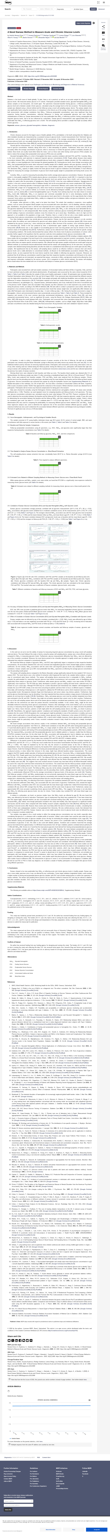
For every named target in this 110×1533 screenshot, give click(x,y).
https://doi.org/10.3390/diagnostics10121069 (42, 76)
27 (18, 225)
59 (30, 858)
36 (40, 278)
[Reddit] (27, 1341)
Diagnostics (15, 15)
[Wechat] (24, 1341)
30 (33, 230)
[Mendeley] (31, 1341)
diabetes (44, 125)
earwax (17, 125)
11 (77, 160)
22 (18, 194)
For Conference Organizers (38, 1486)
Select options (9, 1501)
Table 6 (34, 482)
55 (61, 835)
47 (45, 717)
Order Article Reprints (83, 23)
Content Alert (46, 1457)
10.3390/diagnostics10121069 (45, 15)
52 (21, 827)
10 (65, 158)
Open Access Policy (10, 1476)
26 (81, 221)
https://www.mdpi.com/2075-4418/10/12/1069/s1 (48, 890)
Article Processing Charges (12, 1471)
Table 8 (62, 623)
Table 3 (23, 274)
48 (23, 761)
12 (73, 177)
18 (88, 187)
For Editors (33, 1476)
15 (53, 181)
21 (55, 192)
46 (34, 696)
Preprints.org (60, 1476)
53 (55, 829)
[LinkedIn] (16, 1341)
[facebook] (20, 1341)
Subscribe (8, 1510)
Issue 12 (31, 15)
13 (49, 181)
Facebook (85, 1474)
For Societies (34, 1484)
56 (76, 844)
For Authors (33, 1471)
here (85, 1379)
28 (17, 228)
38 (48, 287)
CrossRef (30, 990)
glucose (23, 125)
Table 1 (10, 274)
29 (19, 228)
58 (85, 850)
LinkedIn (84, 1471)
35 (90, 236)
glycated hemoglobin (34, 125)
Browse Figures (28, 89)
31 (35, 230)
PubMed (19, 1012)
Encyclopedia (60, 1484)
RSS (38, 1457)
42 (78, 400)
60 (90, 858)
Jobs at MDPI (8, 1481)
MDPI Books (60, 1474)
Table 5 (10, 456)
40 (43, 301)
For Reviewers (34, 1474)
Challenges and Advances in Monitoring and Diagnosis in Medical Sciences (58, 84)
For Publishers (34, 1481)
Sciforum (59, 1471)
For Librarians (34, 1479)
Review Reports (43, 89)
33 (67, 236)
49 (67, 799)
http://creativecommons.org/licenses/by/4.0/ (62, 1330)
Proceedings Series (62, 1488)
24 (88, 206)
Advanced (101, 9)
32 (84, 234)
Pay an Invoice (8, 1474)
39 (17, 299)
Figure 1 (32, 513)
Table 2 (15, 274)
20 (26, 192)
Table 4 (39, 430)
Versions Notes (58, 89)
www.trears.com (64, 369)
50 (74, 804)
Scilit (36, 990)
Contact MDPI (8, 1479)
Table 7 (23, 513)
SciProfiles (59, 1481)
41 (85, 362)
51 (87, 818)
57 (83, 850)
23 (90, 194)
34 (69, 236)
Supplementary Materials (80, 381)
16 (84, 183)
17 (38, 187)
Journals (7, 15)
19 (90, 187)
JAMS (58, 1486)
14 (51, 181)
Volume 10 (24, 15)
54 (70, 831)
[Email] (9, 1341)
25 (90, 206)
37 (34, 280)
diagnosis (51, 125)
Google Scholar (20, 990)
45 (32, 696)
